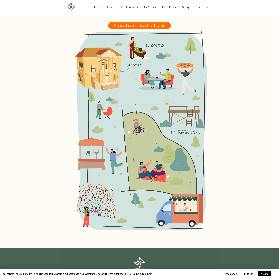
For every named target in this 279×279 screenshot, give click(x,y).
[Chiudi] (275, 273)
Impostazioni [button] (230, 273)
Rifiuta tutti (248, 273)
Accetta (265, 273)
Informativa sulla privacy (140, 273)
